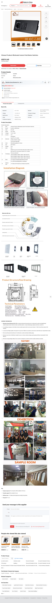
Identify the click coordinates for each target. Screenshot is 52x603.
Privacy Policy (44, 597)
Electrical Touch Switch (17, 588)
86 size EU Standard (30, 561)
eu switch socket (4, 561)
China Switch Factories (6, 585)
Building (15, 563)
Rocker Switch (13, 579)
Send (12, 526)
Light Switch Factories (18, 585)
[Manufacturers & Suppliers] (26, 2)
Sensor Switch (5, 579)
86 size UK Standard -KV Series (32, 565)
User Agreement (33, 597)
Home (2, 9)
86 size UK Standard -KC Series (7, 565)
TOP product (3, 563)
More (2, 593)
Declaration (39, 597)
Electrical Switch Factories (41, 585)
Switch (15, 9)
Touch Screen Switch (6, 588)
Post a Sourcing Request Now (37, 526)
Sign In (3, 97)
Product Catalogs (19, 558)
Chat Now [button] (39, 65)
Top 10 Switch (15, 591)
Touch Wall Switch (5, 591)
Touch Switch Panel (28, 588)
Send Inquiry (13, 65)
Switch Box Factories (29, 585)
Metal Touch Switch (39, 588)
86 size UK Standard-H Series (44, 561)
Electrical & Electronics (8, 9)
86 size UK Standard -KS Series (32, 563)
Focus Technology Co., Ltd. (17, 597)
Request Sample (23, 68)
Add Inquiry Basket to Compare (26, 48)
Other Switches (20, 9)
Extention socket (17, 561)
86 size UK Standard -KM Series (20, 565)
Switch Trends (23, 591)
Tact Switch (21, 579)
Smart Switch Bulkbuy (32, 591)
